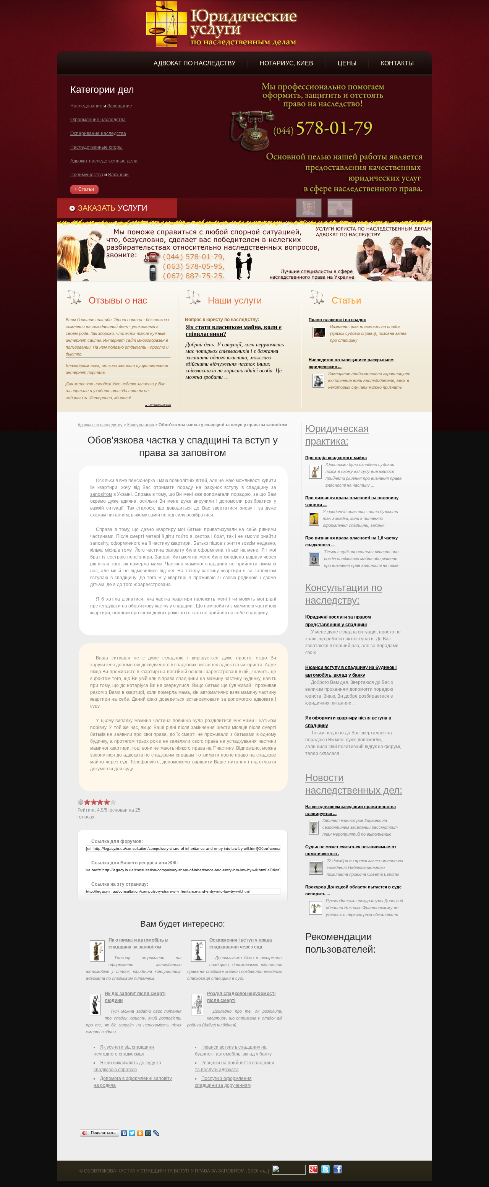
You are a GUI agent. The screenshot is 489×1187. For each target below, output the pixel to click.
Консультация (140, 424)
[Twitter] (132, 1133)
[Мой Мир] (148, 1133)
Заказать (112, 208)
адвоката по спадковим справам (158, 755)
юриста (254, 664)
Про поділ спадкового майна (336, 457)
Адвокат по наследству (100, 424)
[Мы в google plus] (312, 1171)
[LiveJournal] (156, 1133)
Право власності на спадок (337, 319)
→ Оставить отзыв (158, 405)
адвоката (229, 664)
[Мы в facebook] (336, 1171)
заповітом (101, 494)
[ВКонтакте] (124, 1133)
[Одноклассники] (140, 1133)
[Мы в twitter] (324, 1171)
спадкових (185, 664)
